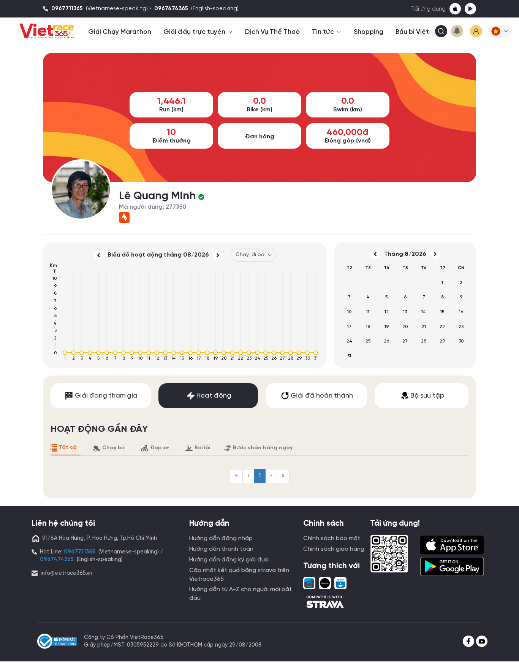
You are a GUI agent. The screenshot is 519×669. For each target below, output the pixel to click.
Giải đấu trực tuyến (195, 32)
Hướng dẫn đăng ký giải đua (229, 559)
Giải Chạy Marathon (119, 32)
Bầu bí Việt (412, 32)
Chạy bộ (113, 448)
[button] (500, 31)
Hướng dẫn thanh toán (221, 549)
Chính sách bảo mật (331, 538)
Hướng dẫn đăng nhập (221, 538)
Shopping (368, 32)
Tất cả (68, 447)
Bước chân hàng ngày (263, 448)
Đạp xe (159, 448)
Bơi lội (202, 448)
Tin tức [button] (323, 32)
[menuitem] (236, 476)
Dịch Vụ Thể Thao (272, 32)
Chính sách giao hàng (333, 549)
